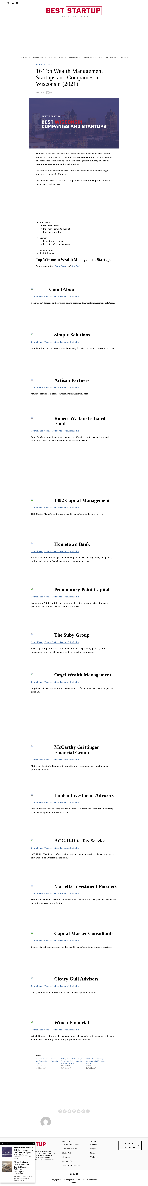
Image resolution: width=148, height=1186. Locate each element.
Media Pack (66, 1153)
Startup (92, 1153)
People (93, 1149)
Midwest (39, 64)
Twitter (56, 296)
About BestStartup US (70, 1145)
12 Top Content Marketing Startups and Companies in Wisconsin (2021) (71, 1061)
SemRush (75, 266)
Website (48, 296)
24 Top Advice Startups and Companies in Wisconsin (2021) (96, 1061)
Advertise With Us (69, 1149)
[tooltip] (8, 3)
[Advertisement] (74, 34)
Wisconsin (48, 64)
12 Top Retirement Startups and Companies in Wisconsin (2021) (47, 1061)
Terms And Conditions (71, 1165)
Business (93, 1145)
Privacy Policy (67, 1161)
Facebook (64, 296)
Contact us (66, 1157)
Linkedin (74, 296)
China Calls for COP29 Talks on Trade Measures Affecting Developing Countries (21, 1168)
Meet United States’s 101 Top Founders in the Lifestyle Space (23, 1150)
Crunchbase (60, 266)
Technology (94, 1157)
